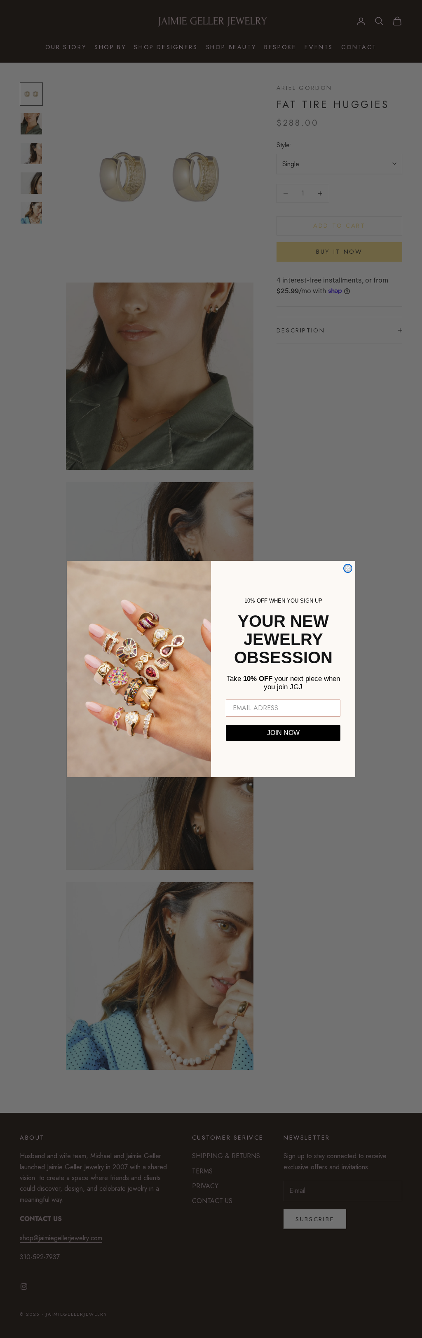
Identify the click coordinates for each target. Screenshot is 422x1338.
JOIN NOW (283, 732)
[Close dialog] (348, 568)
